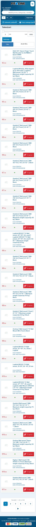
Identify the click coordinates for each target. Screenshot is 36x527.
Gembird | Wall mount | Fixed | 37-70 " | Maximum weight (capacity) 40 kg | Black (23, 313)
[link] (32, 3)
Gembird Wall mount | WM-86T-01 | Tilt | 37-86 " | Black (23, 478)
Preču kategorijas (28, 22)
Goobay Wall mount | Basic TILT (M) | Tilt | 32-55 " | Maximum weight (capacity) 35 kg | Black (23, 443)
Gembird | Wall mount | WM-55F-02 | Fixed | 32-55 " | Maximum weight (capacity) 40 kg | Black (23, 216)
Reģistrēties (29, 17)
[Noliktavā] (15, 63)
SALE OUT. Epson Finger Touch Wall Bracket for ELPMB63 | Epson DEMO (23, 52)
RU (7, 17)
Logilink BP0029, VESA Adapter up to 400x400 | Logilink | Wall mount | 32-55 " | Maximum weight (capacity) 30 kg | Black (23, 72)
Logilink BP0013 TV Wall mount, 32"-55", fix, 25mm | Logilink (22, 348)
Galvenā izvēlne (9, 22)
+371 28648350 (31, 521)
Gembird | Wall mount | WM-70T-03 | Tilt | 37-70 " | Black (23, 275)
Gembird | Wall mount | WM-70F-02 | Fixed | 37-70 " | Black (22, 258)
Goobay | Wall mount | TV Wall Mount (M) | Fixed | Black (23, 330)
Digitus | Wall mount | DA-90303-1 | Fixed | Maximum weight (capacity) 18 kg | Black (23, 461)
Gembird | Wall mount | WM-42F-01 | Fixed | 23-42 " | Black (22, 109)
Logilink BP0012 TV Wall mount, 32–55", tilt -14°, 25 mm (23, 365)
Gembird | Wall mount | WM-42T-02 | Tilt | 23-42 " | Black (23, 161)
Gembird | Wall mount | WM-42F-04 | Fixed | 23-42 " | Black (22, 91)
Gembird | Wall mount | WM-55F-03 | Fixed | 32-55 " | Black (22, 180)
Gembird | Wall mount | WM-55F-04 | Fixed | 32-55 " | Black (22, 145)
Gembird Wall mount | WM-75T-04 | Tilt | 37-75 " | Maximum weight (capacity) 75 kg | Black (23, 406)
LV (3, 17)
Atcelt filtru (24, 44)
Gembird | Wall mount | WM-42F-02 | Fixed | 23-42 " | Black (22, 127)
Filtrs (7, 44)
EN (11, 17)
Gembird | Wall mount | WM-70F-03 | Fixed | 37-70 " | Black (22, 198)
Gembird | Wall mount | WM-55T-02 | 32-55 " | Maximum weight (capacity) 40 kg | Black (22, 294)
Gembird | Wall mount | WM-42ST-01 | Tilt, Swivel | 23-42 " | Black (23, 424)
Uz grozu (29, 63)
